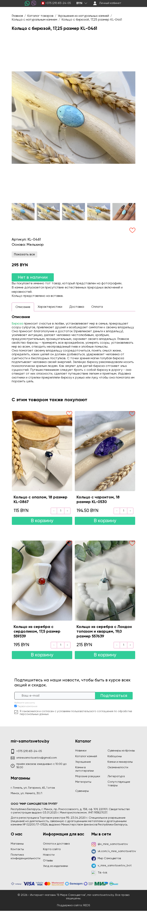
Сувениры (82, 791)
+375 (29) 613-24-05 (58, 3)
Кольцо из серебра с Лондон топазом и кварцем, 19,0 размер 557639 (104, 631)
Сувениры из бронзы (121, 750)
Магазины (17, 843)
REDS (86, 905)
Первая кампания (27, 706)
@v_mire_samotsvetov (113, 844)
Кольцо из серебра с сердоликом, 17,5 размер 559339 (37, 631)
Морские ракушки (87, 776)
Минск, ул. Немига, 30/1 (26, 793)
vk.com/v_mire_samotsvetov (117, 851)
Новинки (80, 750)
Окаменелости (118, 767)
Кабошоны (115, 756)
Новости (48, 854)
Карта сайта (52, 849)
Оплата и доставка (56, 843)
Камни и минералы (120, 762)
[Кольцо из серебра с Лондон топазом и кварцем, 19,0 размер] (105, 581)
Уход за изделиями (55, 866)
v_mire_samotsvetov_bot (115, 865)
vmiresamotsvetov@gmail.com (36, 757)
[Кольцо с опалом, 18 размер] (42, 451)
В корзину (42, 520)
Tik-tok (102, 872)
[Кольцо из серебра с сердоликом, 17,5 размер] (42, 581)
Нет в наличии (33, 277)
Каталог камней (86, 756)
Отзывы (48, 860)
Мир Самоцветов (109, 858)
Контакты (17, 849)
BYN (79, 3)
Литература (116, 776)
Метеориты (83, 782)
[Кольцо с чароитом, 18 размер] (105, 451)
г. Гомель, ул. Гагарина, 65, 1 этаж (33, 787)
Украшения (83, 762)
